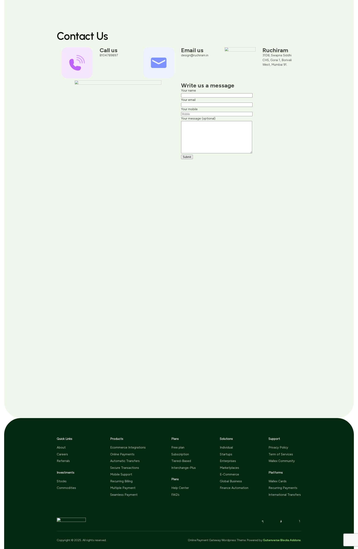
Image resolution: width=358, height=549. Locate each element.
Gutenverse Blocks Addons (282, 540)
